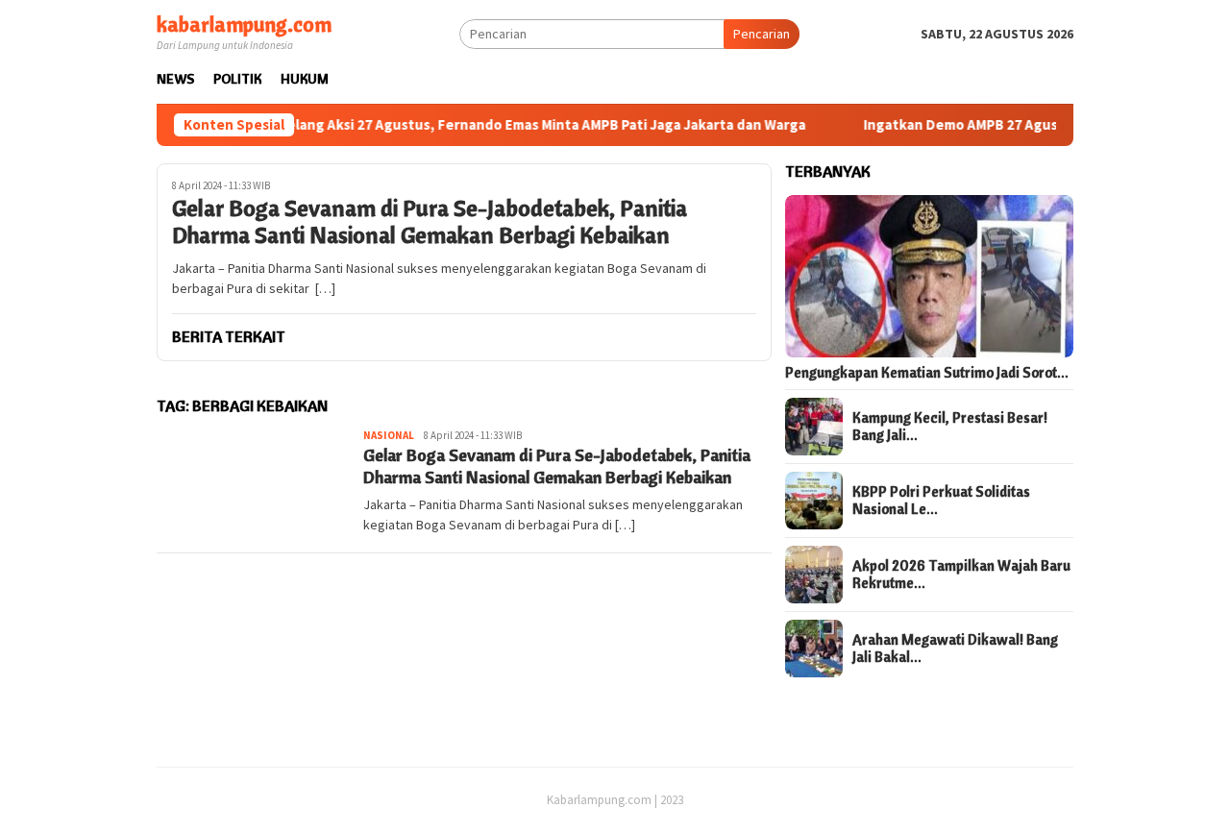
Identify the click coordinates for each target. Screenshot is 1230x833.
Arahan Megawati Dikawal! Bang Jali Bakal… (955, 648)
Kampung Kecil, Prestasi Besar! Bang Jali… (949, 426)
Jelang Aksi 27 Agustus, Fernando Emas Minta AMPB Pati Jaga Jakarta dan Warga (518, 125)
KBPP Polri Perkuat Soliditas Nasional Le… (941, 500)
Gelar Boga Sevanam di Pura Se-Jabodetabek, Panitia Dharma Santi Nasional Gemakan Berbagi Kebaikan (429, 222)
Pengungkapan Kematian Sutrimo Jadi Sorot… (927, 372)
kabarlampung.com (244, 24)
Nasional (388, 435)
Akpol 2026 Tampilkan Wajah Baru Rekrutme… (961, 574)
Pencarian (761, 33)
